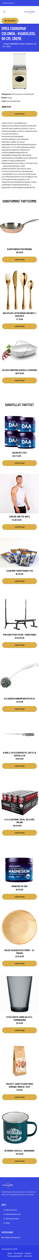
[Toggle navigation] (4, 12)
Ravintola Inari (11, 1210)
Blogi (8, 1223)
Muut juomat (17, 94)
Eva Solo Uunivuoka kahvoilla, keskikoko (19, 370)
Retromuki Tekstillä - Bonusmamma (19, 1150)
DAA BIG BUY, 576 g (19, 452)
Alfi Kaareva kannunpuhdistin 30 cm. (19, 698)
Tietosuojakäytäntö (14, 1256)
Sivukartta (28, 1256)
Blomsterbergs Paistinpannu (19, 249)
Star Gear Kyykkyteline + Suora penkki (19, 634)
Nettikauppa (10, 21)
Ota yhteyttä (18, 1253)
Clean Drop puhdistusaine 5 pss (19, 570)
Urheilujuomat (28, 94)
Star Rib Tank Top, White (19, 516)
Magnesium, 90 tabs (19, 886)
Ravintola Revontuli (13, 1214)
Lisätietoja (19, 114)
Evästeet (28, 1253)
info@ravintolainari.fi (8, 3)
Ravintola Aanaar (12, 1218)
